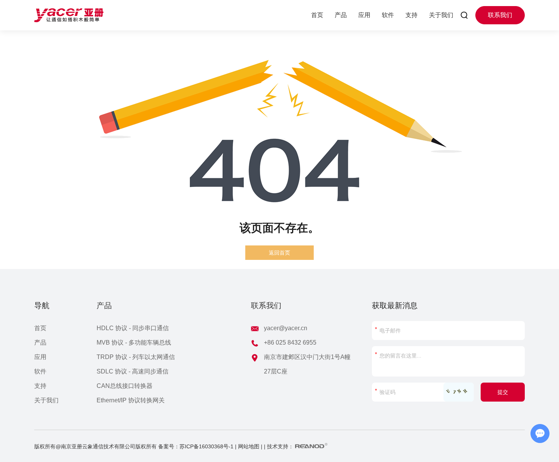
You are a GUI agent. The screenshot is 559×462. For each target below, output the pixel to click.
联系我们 (500, 15)
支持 (411, 15)
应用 (364, 15)
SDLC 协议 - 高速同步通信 (132, 371)
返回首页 (279, 253)
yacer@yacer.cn (285, 328)
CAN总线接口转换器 (124, 386)
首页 (317, 15)
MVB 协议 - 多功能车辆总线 (134, 342)
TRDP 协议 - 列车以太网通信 (136, 357)
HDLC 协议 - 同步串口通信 (133, 328)
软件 (388, 15)
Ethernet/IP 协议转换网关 (131, 400)
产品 (341, 15)
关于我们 (441, 15)
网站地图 (248, 446)
